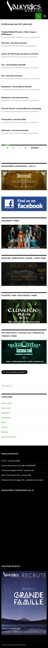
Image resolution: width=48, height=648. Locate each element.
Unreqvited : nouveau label (13, 119)
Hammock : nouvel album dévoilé (16, 86)
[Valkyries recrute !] (24, 603)
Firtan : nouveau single (10, 461)
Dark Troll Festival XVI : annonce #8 (16, 475)
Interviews (5, 413)
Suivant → (36, 148)
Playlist (4, 427)
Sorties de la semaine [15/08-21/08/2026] (18, 465)
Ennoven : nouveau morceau (14, 43)
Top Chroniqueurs (8, 437)
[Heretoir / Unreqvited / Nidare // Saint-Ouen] (24, 274)
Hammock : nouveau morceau (14, 97)
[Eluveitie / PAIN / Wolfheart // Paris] (24, 311)
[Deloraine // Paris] (24, 236)
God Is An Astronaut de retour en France (19, 54)
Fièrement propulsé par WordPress (13, 645)
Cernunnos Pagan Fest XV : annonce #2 (17, 470)
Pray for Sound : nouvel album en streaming (21, 108)
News (3, 422)
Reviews (4, 432)
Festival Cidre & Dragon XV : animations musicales (22, 480)
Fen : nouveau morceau (11, 75)
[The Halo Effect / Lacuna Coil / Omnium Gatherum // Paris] (24, 352)
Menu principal (45, 16)
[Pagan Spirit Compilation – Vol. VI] (24, 180)
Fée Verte (19, 37)
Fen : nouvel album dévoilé (13, 64)
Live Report (6, 417)
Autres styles (6, 403)
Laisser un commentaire (32, 37)
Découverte (6, 408)
